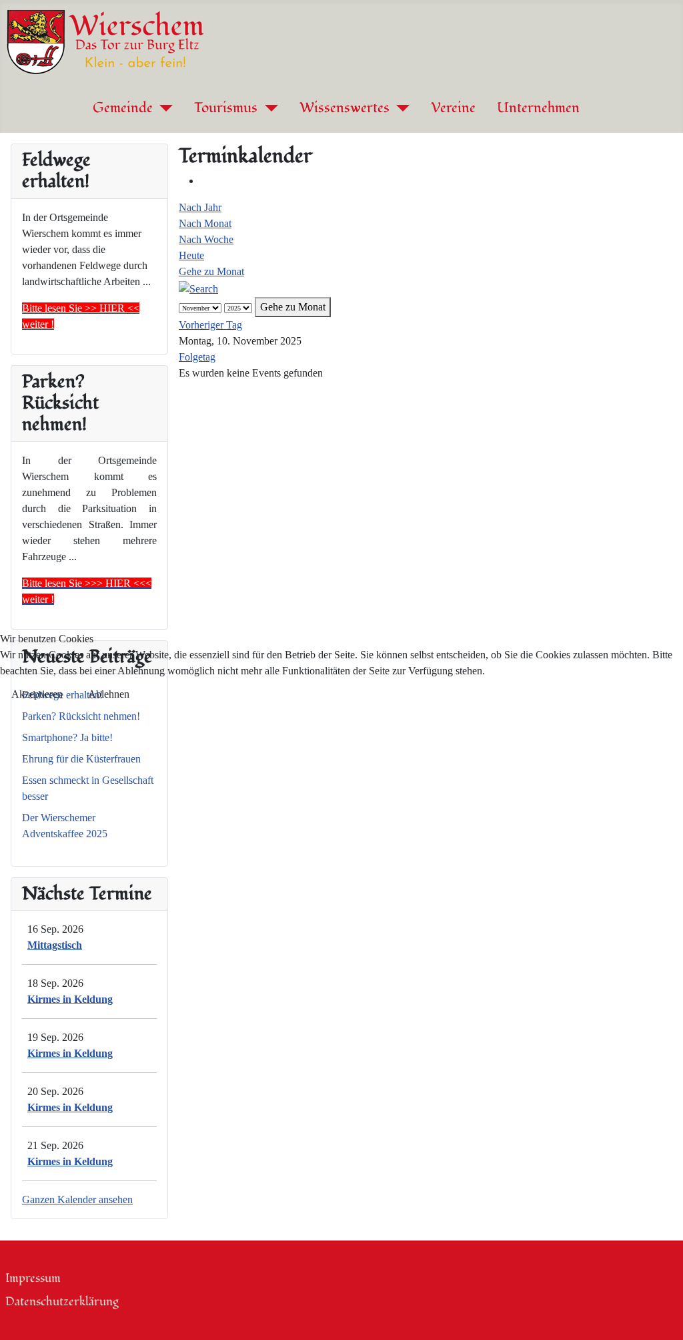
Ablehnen (108, 694)
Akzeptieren (37, 694)
